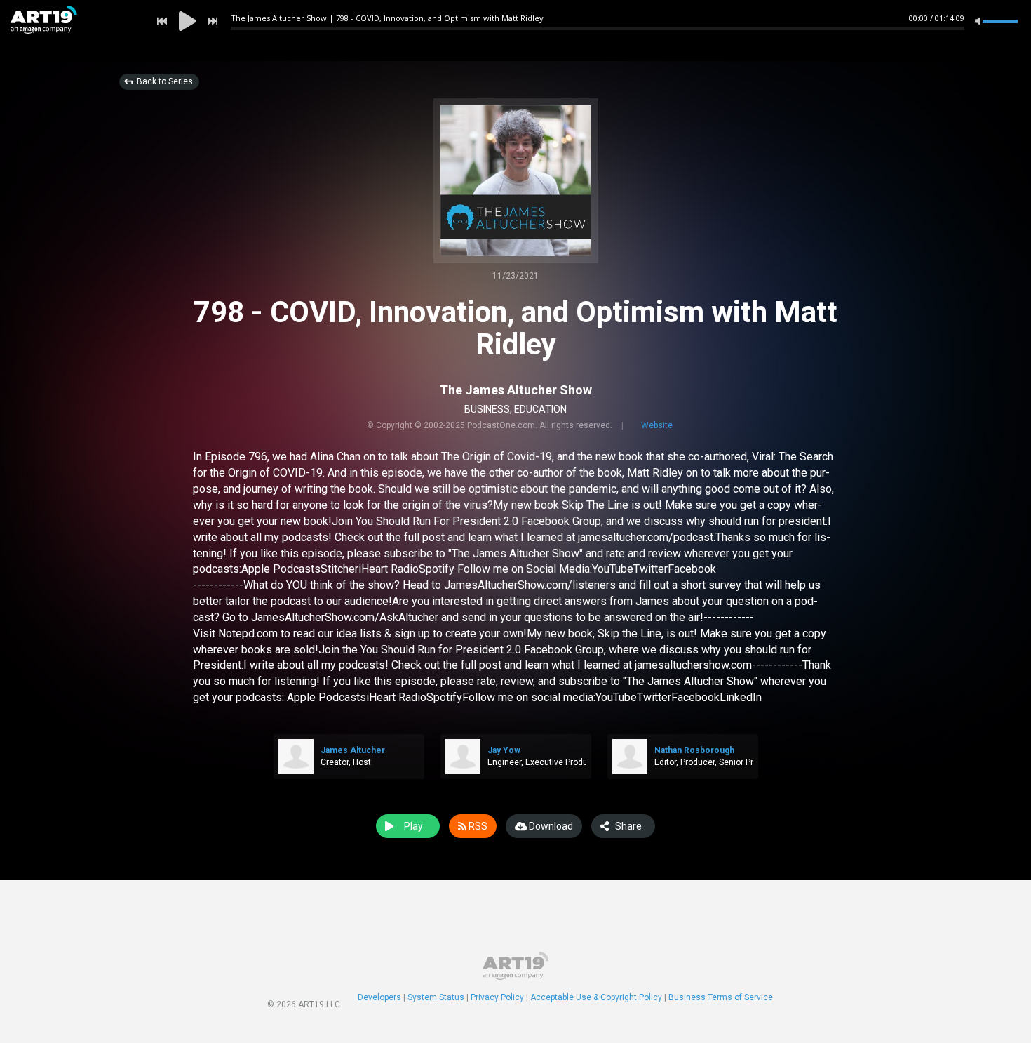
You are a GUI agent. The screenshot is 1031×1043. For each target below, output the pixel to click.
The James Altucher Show (516, 390)
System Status (435, 997)
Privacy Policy (497, 997)
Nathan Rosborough (694, 750)
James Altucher (353, 750)
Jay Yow (503, 750)
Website (657, 425)
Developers (379, 997)
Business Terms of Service (720, 997)
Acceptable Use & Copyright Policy (596, 997)
